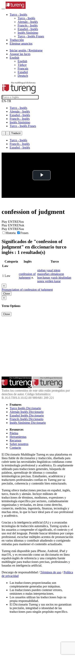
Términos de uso (50, 572)
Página (14, 433)
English (22, 61)
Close (6, 293)
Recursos (15, 440)
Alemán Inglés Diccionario (27, 412)
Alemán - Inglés (28, 22)
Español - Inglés (28, 29)
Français (23, 68)
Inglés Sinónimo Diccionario (28, 422)
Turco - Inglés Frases (31, 36)
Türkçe (22, 65)
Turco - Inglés (26, 18)
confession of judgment (27, 275)
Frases (24, 233)
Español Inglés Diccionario (27, 415)
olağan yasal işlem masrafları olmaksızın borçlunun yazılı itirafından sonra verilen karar (54, 276)
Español (23, 72)
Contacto (15, 447)
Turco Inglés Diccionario (25, 408)
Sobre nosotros (19, 444)
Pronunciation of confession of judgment (27, 289)
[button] (18, 14)
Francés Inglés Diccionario (26, 419)
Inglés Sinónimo (28, 32)
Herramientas (18, 436)
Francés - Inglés (28, 25)
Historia (11, 233)
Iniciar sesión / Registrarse (26, 50)
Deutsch (23, 75)
